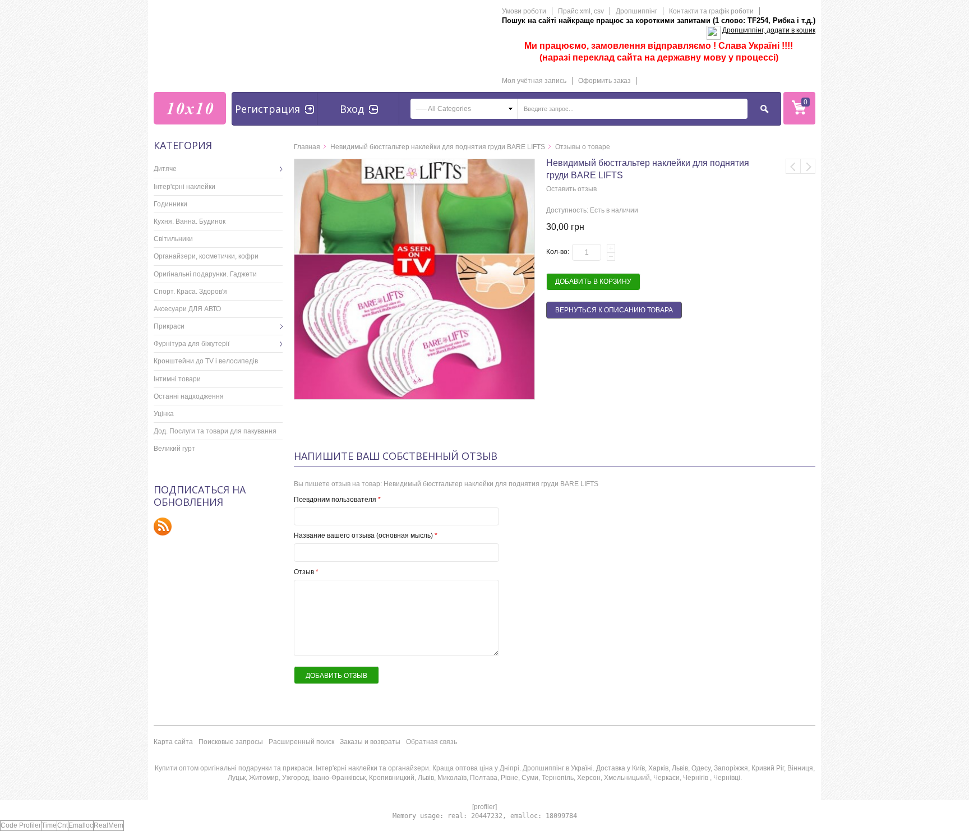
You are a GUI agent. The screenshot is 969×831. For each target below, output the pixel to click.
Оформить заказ (604, 81)
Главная (307, 147)
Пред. (793, 166)
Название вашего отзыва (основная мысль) (365, 535)
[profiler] (484, 807)
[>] (274, 169)
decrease (611, 256)
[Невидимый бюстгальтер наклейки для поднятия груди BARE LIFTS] (414, 164)
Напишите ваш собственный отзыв (395, 456)
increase (611, 248)
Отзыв (306, 572)
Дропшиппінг (636, 11)
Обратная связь (431, 742)
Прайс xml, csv (581, 11)
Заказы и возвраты (370, 742)
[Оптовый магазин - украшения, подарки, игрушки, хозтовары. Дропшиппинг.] (190, 108)
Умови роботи (524, 11)
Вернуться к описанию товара (614, 310)
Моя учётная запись (534, 81)
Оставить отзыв (571, 189)
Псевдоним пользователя (337, 500)
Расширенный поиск (301, 742)
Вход (352, 109)
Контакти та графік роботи (711, 11)
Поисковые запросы (231, 742)
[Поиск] (764, 109)
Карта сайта (173, 742)
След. (808, 166)
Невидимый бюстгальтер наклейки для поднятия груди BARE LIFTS (437, 147)
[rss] (163, 526)
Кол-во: (557, 252)
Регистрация (267, 109)
